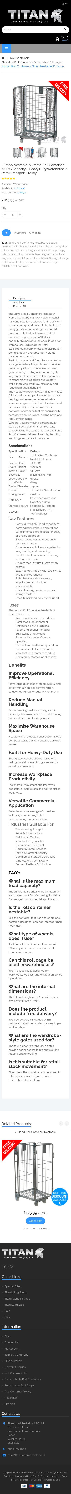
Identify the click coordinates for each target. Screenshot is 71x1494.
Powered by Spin (52, 1480)
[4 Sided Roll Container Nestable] (35, 1173)
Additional (18, 302)
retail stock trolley (12, 254)
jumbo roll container (21, 242)
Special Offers (13, 1286)
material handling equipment (42, 254)
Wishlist (36, 232)
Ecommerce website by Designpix (27, 1480)
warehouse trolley (13, 246)
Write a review (20, 184)
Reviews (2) (19, 306)
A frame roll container (35, 258)
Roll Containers (19, 58)
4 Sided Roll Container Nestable (35, 1132)
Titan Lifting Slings (16, 1292)
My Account (12, 1348)
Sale (7, 1311)
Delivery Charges (15, 1367)
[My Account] (64, 3)
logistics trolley (23, 250)
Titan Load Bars (14, 1304)
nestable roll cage (45, 242)
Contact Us (11, 1342)
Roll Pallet (11, 1397)
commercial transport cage (41, 262)
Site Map (10, 1403)
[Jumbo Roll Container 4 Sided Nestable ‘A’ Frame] (35, 114)
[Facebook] (4, 1266)
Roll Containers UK (16, 1373)
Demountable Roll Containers (23, 1379)
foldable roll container (15, 266)
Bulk (7, 1317)
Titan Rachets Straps (17, 1298)
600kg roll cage (59, 258)
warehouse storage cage (48, 250)
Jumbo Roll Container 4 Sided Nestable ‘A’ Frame (33, 66)
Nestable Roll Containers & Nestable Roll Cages (32, 62)
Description (19, 298)
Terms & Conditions (16, 1354)
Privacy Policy (13, 1361)
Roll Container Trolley (18, 1391)
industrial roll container (39, 246)
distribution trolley (13, 262)
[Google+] (11, 1266)
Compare (21, 232)
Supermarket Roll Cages (19, 1385)
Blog (8, 1336)
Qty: (4, 208)
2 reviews (6, 184)
